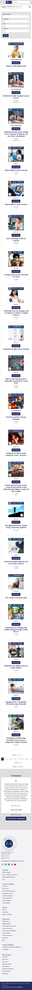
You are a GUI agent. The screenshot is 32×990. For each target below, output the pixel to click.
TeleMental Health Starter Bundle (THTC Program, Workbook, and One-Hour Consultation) (16, 134)
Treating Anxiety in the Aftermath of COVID (16, 276)
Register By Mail (6, 923)
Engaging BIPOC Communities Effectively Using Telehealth (16, 703)
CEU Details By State (7, 928)
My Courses (5, 959)
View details (16, 63)
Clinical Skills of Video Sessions (16, 204)
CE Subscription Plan (7, 898)
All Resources (5, 921)
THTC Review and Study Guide (16, 598)
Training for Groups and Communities (11, 947)
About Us (4, 909)
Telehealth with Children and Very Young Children (16, 667)
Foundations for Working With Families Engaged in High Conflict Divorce (16, 630)
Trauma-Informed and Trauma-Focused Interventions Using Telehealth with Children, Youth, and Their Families (16, 488)
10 (26, 759)
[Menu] (30, 7)
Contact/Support (6, 872)
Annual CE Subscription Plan (16, 66)
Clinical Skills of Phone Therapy (16, 170)
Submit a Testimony (7, 914)
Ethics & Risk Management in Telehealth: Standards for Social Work (16, 381)
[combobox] (21, 2)
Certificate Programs (7, 895)
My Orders (4, 961)
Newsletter (5, 938)
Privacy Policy (6, 987)
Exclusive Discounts (7, 935)
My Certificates (6, 966)
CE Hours (16, 100)
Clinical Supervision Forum (9, 926)
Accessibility (5, 949)
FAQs (3, 879)
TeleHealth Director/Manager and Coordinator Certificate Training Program (16, 313)
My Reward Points (6, 964)
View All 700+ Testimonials (16, 818)
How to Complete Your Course (9, 874)
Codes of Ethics (6, 933)
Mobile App (5, 973)
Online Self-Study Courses (8, 891)
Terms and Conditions (17, 987)
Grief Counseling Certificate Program (16, 239)
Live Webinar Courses (7, 893)
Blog (3, 940)
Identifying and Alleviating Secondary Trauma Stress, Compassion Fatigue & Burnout (16, 740)
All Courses (5, 886)
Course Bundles (6, 903)
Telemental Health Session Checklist (16, 349)
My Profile (4, 957)
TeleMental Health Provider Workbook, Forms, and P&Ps (16, 454)
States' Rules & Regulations (9, 930)
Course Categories (6, 900)
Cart (9, 2)
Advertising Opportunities (8, 877)
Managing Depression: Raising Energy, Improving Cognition (16, 526)
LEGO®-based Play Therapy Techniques (16, 418)
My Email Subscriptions (8, 968)
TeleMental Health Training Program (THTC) (16, 97)
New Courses (5, 888)
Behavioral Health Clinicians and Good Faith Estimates (16, 562)
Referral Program (6, 971)
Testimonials (5, 912)
